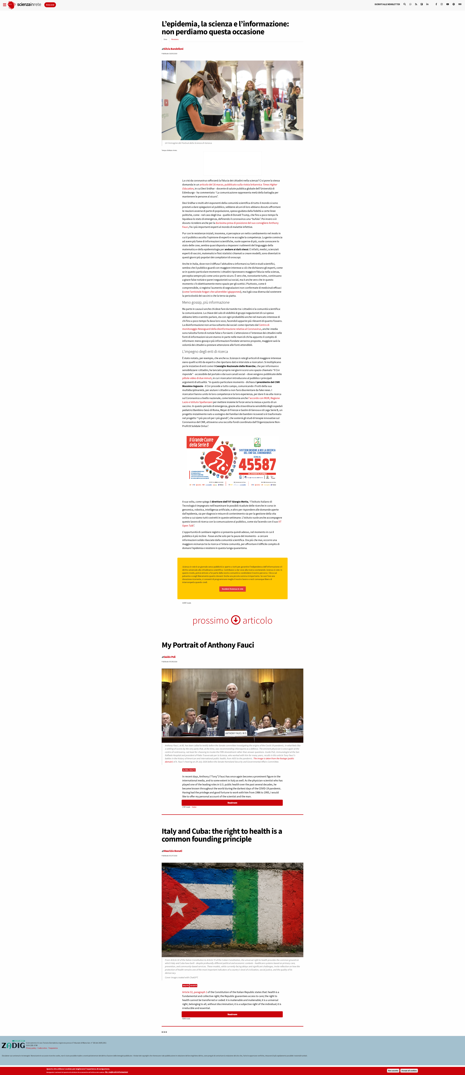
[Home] (25, 5)
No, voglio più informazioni (116, 1072)
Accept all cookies (409, 1071)
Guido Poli (169, 657)
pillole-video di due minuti (197, 378)
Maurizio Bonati (173, 851)
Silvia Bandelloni (173, 49)
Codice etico (42, 1048)
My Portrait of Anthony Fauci (208, 645)
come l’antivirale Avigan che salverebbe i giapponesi (211, 291)
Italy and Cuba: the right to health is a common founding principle (222, 835)
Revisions (175, 39)
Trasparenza (53, 1048)
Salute (186, 985)
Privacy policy (31, 1048)
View (166, 40)
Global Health (189, 770)
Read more (232, 802)
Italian (194, 807)
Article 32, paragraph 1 (194, 992)
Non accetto (393, 1071)
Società (193, 985)
